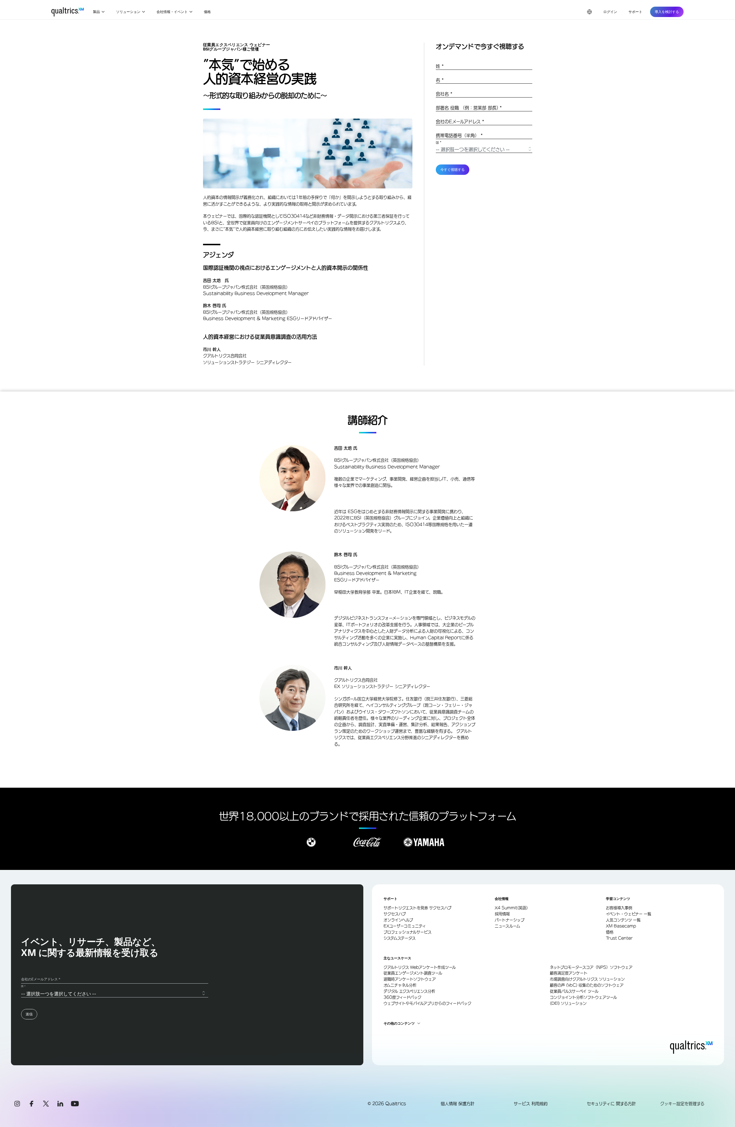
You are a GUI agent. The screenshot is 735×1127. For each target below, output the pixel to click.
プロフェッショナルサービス (407, 932)
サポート (635, 12)
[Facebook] (31, 1104)
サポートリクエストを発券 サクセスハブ (417, 908)
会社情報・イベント (172, 12)
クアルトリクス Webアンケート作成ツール (420, 967)
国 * (439, 142)
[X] (46, 1104)
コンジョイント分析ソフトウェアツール (583, 997)
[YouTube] (75, 1104)
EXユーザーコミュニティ (405, 926)
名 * (440, 80)
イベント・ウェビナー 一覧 (628, 914)
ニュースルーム (507, 926)
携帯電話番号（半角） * (459, 135)
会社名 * (444, 94)
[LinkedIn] (60, 1104)
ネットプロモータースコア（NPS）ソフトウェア (591, 967)
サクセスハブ (395, 914)
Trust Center (619, 938)
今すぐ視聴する (452, 170)
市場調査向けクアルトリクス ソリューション (587, 979)
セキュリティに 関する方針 (611, 1104)
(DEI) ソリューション (568, 1003)
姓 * (440, 66)
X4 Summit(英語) (511, 908)
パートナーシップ (509, 920)
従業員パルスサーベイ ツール (574, 991)
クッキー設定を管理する (682, 1104)
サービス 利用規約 (531, 1104)
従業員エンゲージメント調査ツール (413, 973)
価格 (207, 12)
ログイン (610, 12)
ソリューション (128, 12)
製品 (96, 12)
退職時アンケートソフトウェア (410, 979)
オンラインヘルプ (398, 920)
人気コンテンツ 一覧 (623, 920)
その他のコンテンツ (399, 1023)
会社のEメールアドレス (460, 121)
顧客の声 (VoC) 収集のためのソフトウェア (587, 985)
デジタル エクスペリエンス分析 (409, 991)
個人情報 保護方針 (458, 1104)
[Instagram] (17, 1104)
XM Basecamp (621, 926)
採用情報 (502, 914)
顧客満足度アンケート (568, 973)
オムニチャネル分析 (400, 985)
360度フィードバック (402, 997)
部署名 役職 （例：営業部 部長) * (469, 108)
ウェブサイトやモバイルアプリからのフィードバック (427, 1003)
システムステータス (400, 938)
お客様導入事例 (619, 908)
